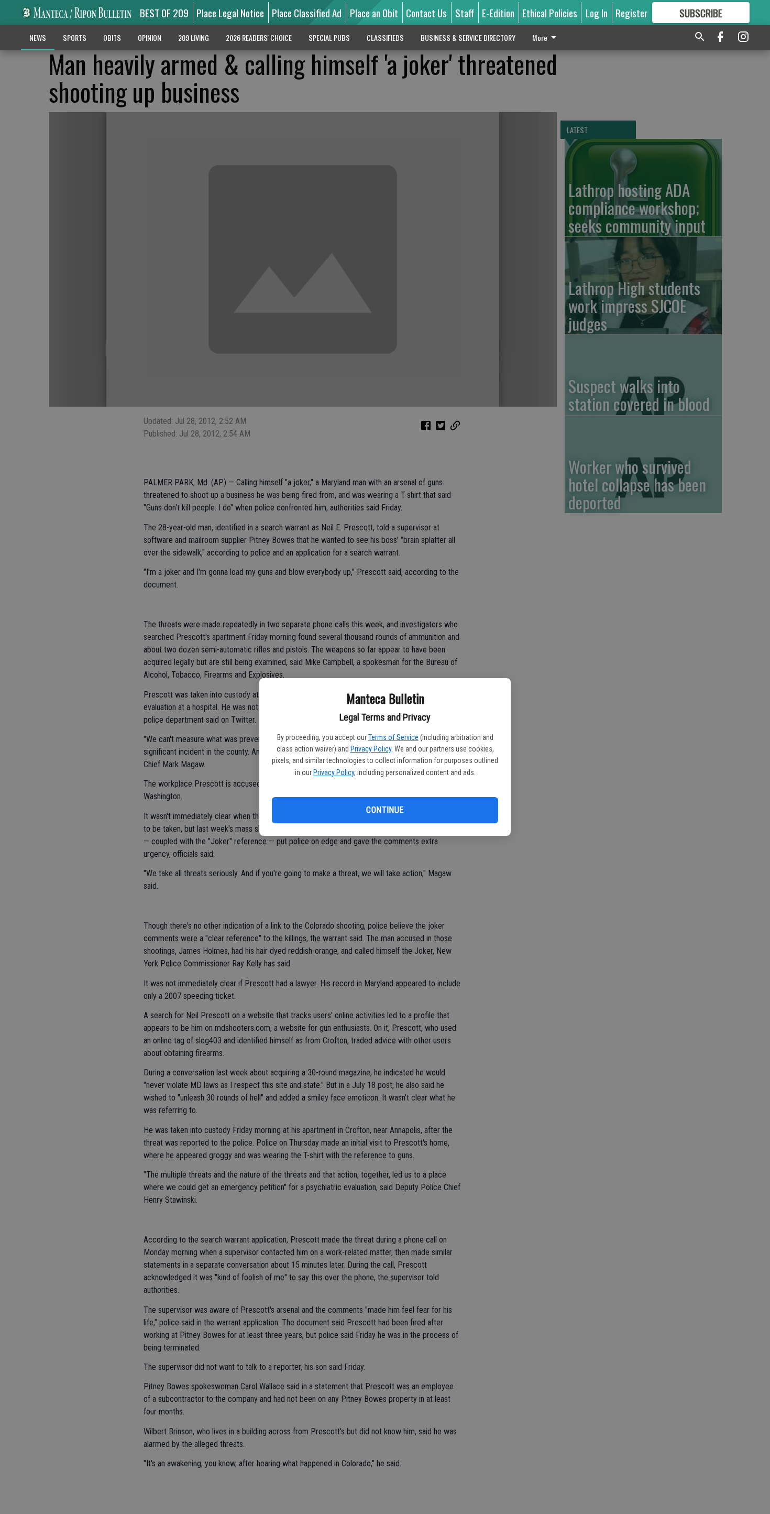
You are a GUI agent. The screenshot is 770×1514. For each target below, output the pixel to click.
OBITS (112, 37)
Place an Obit (374, 12)
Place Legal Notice (230, 12)
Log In (597, 12)
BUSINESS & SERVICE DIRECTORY (468, 37)
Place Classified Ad (307, 12)
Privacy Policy (370, 749)
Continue (384, 810)
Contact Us (426, 12)
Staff (464, 12)
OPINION (149, 37)
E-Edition (498, 12)
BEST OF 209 (164, 12)
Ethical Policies (549, 12)
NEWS (37, 37)
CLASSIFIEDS (385, 37)
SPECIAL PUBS (329, 37)
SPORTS (74, 37)
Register (631, 12)
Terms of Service (393, 737)
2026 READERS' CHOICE (259, 37)
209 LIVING (193, 37)
